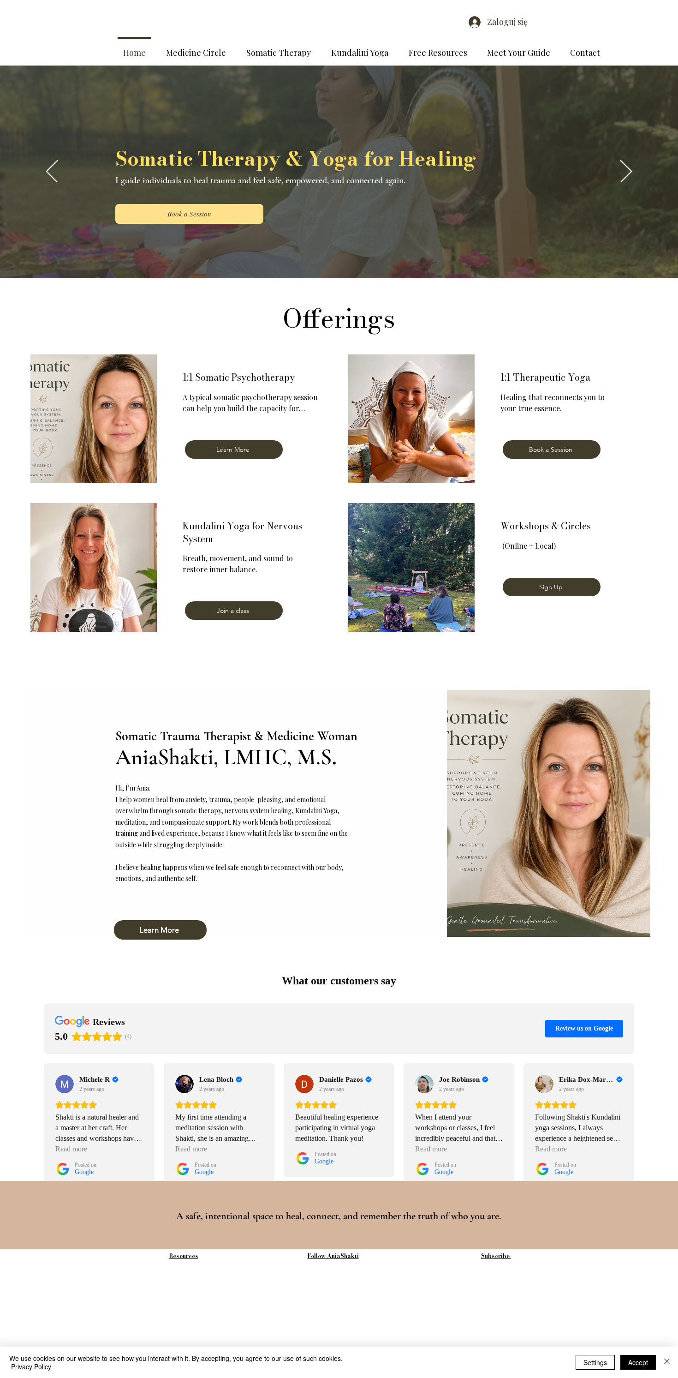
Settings (595, 1362)
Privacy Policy (31, 1366)
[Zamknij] (666, 1362)
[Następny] (626, 172)
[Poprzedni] (52, 172)
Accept (638, 1362)
